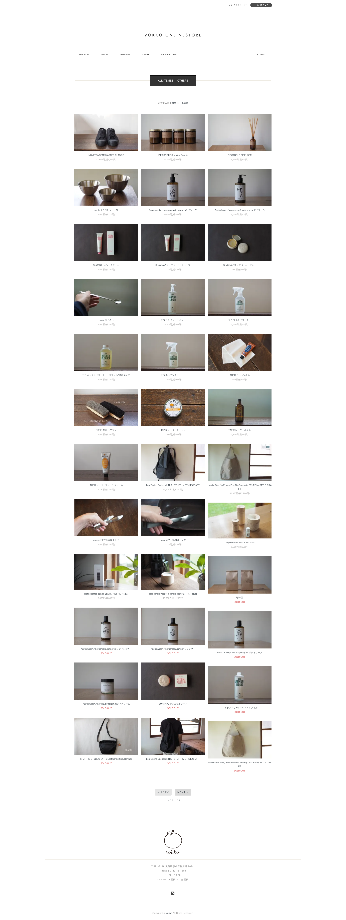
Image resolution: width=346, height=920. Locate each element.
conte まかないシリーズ (106, 210)
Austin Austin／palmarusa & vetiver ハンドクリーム (240, 210)
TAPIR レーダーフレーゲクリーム (106, 485)
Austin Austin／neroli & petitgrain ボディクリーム (106, 704)
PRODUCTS (84, 55)
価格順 (175, 103)
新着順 (185, 103)
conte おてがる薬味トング (106, 540)
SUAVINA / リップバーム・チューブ (172, 265)
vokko (169, 913)
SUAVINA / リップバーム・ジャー (239, 265)
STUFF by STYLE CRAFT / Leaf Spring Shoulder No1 (106, 759)
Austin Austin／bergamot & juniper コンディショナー (106, 649)
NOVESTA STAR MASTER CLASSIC (106, 155)
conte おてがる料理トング (173, 540)
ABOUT (145, 55)
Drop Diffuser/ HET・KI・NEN (239, 542)
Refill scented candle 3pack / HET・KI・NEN (106, 594)
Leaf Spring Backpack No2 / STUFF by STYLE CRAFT (173, 759)
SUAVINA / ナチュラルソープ (173, 704)
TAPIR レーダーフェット (173, 430)
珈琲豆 (239, 597)
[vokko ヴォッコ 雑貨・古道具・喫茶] (173, 842)
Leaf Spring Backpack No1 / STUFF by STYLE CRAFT (173, 485)
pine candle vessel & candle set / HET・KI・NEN (173, 594)
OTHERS (182, 80)
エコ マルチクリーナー (239, 320)
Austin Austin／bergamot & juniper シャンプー (173, 649)
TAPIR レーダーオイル (239, 430)
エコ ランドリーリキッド (173, 320)
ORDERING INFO (169, 55)
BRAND (105, 55)
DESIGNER (125, 55)
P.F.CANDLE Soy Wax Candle (173, 155)
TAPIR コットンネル (240, 375)
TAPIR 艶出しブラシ (106, 430)
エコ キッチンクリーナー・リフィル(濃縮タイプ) (106, 375)
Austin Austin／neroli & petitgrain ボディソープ (239, 652)
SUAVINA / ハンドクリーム (106, 265)
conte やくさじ (106, 320)
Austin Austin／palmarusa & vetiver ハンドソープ (173, 210)
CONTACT (262, 55)
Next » (183, 792)
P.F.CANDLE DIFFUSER (240, 155)
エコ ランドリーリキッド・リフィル (239, 707)
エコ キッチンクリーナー (173, 375)
